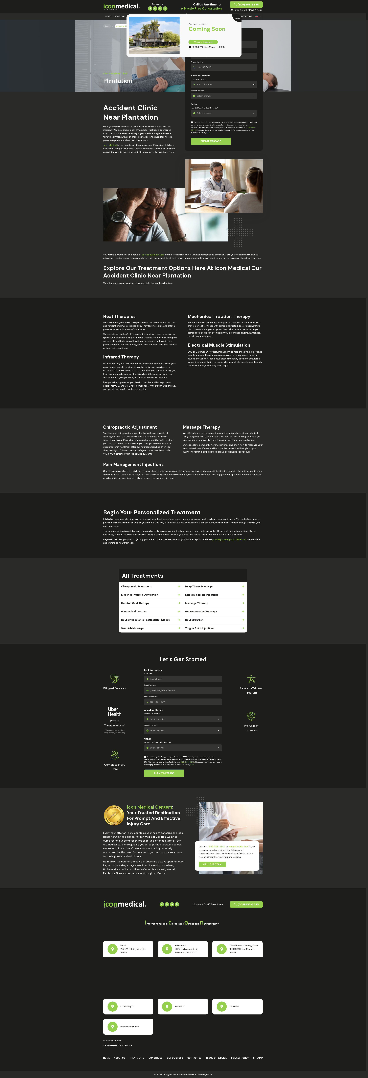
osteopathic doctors (153, 254)
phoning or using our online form (229, 539)
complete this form (239, 846)
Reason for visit (197, 90)
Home (108, 16)
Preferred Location (199, 79)
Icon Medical (110, 145)
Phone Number (197, 62)
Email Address (150, 685)
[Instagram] (155, 8)
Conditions (155, 1058)
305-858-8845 (187, 762)
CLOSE (237, 18)
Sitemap (258, 1058)
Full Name (148, 674)
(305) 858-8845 (248, 4)
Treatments (137, 1058)
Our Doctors (175, 1058)
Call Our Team (212, 864)
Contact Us (245, 16)
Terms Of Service (216, 1058)
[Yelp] (165, 8)
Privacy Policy (240, 1058)
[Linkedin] (160, 8)
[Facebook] (150, 8)
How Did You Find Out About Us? (204, 108)
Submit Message (211, 141)
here (208, 133)
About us (120, 16)
